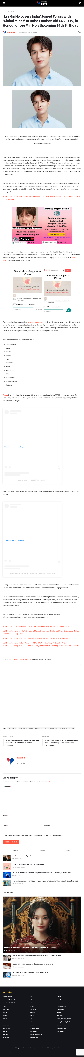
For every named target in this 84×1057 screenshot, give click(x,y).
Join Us (49, 1048)
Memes (59, 996)
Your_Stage (11, 11)
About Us (41, 1048)
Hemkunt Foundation (35, 322)
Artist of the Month (9, 1000)
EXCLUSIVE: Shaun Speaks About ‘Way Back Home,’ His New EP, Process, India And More (41, 873)
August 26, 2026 (10, 950)
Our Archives (60, 1009)
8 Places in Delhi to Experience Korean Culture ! (28, 864)
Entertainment (7, 1048)
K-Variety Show (34, 1028)
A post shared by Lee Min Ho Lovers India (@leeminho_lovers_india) (32, 573)
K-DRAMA (32, 1006)
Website (47, 826)
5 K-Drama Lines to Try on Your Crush (24, 856)
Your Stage (33, 1048)
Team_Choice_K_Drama (64, 1018)
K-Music (32, 1015)
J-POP (31, 996)
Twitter (22, 659)
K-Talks (32, 1025)
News (58, 1003)
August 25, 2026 (19, 958)
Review (59, 1012)
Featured (5, 1034)
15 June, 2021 (23, 32)
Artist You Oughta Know (10, 1003)
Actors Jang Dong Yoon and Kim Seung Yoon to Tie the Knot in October (36, 956)
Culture (5, 1015)
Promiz (71, 728)
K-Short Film (33, 1022)
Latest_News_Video (36, 1034)
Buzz (4, 1006)
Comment (7, 787)
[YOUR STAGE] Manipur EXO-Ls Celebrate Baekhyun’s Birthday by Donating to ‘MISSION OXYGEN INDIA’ (41, 646)
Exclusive (5, 1022)
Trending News (61, 1025)
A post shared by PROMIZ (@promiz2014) (32, 480)
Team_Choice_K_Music (63, 1022)
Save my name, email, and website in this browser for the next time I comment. (35, 835)
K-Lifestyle (33, 1009)
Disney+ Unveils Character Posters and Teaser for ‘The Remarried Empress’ (30, 947)
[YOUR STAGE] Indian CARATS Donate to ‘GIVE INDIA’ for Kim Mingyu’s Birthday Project (35, 643)
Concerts (5, 1012)
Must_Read (60, 1000)
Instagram (14, 659)
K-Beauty (32, 1003)
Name (5, 816)
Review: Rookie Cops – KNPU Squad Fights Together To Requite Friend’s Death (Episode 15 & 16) (45, 881)
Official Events (61, 1006)
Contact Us (57, 1048)
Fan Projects (6, 1028)
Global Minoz (12, 728)
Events (5, 1018)
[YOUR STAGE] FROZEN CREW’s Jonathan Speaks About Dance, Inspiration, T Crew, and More (37, 626)
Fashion (5, 1031)
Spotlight (60, 1015)
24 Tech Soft (18, 1052)
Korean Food (33, 1031)
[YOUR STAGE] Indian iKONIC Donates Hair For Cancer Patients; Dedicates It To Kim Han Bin (37, 638)
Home (4, 11)
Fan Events (6, 1025)
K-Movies (32, 1012)
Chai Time (6, 1009)
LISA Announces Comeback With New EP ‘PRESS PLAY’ (30, 972)
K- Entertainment (35, 1000)
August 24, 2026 (19, 967)
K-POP (31, 1018)
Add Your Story (7, 996)
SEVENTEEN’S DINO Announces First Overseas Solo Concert (32, 964)
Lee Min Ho (38, 728)
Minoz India (63, 728)
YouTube (28, 659)
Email (5, 826)
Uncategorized (61, 1028)
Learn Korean (34, 1037)
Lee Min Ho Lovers (51, 728)
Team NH (12, 32)
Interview (6, 1037)
